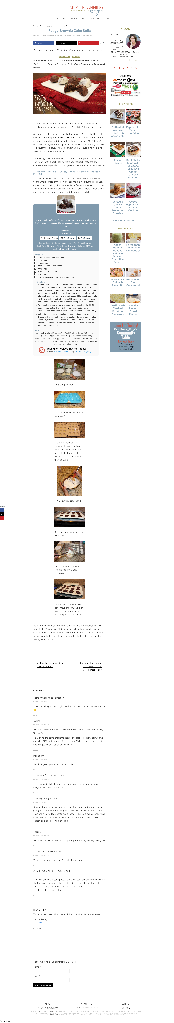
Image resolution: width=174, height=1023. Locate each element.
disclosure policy (93, 50)
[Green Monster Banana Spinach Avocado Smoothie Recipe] (117, 242)
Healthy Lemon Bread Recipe (133, 310)
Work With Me (126, 1008)
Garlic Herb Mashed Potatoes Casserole (118, 310)
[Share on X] (2, 514)
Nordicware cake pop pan (74, 137)
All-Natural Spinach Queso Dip (117, 282)
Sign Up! (78, 1007)
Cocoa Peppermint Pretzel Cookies (133, 206)
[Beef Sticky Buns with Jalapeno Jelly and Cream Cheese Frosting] (133, 149)
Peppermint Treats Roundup (133, 130)
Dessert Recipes (46, 26)
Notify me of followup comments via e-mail (54, 962)
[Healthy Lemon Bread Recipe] (133, 303)
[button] (62, 230)
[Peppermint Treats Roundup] (133, 116)
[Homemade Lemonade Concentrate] (133, 242)
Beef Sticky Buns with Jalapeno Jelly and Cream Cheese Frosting (133, 169)
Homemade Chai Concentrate (133, 284)
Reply (35, 715)
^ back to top (87, 1000)
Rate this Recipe (50, 238)
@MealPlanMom (61, 351)
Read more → (135, 60)
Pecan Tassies (117, 161)
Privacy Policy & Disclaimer (48, 1007)
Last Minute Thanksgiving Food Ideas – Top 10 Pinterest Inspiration (89, 666)
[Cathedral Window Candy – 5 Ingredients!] (117, 116)
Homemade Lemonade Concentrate (133, 249)
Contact (126, 1007)
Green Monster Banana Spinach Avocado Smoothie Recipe (118, 253)
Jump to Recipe (65, 56)
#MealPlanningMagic (83, 351)
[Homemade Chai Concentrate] (133, 277)
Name (37, 967)
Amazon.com (53, 1014)
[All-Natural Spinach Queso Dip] (117, 277)
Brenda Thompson (68, 249)
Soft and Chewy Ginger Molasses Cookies (118, 207)
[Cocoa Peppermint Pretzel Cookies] (133, 190)
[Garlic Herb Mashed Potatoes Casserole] (117, 303)
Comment (39, 928)
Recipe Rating (40, 919)
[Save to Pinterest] (2, 518)
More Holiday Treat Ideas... (125, 220)
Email (36, 976)
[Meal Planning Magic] (87, 10)
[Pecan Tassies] (117, 149)
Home (35, 26)
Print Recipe (76, 56)
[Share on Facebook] (2, 510)
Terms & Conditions (48, 1008)
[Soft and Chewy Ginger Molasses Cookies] (117, 190)
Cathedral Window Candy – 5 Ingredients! (118, 131)
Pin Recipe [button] (85, 238)
